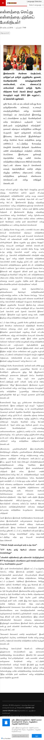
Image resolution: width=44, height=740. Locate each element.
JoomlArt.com (29, 708)
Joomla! (5, 710)
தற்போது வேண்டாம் (20, 736)
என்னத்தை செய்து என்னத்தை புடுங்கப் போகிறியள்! (17, 17)
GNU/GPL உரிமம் (13, 710)
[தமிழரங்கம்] (12, 3)
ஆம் (36, 736)
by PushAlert (7, 738)
